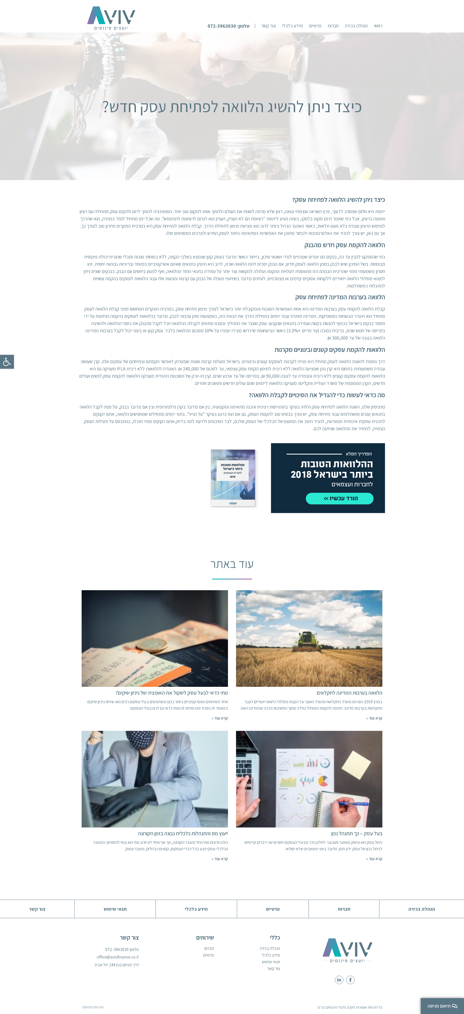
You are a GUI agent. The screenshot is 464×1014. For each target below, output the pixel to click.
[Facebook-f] (350, 980)
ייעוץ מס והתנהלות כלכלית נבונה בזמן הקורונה (183, 833)
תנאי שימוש (271, 962)
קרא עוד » (374, 718)
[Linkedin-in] (339, 980)
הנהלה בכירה (270, 948)
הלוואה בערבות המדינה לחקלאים (349, 692)
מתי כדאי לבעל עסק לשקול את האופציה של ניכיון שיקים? (171, 692)
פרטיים (208, 955)
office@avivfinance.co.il (118, 957)
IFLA (121, 369)
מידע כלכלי (271, 955)
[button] (231, 26)
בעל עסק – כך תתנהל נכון (356, 833)
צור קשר (273, 968)
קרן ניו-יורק (201, 376)
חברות (209, 948)
